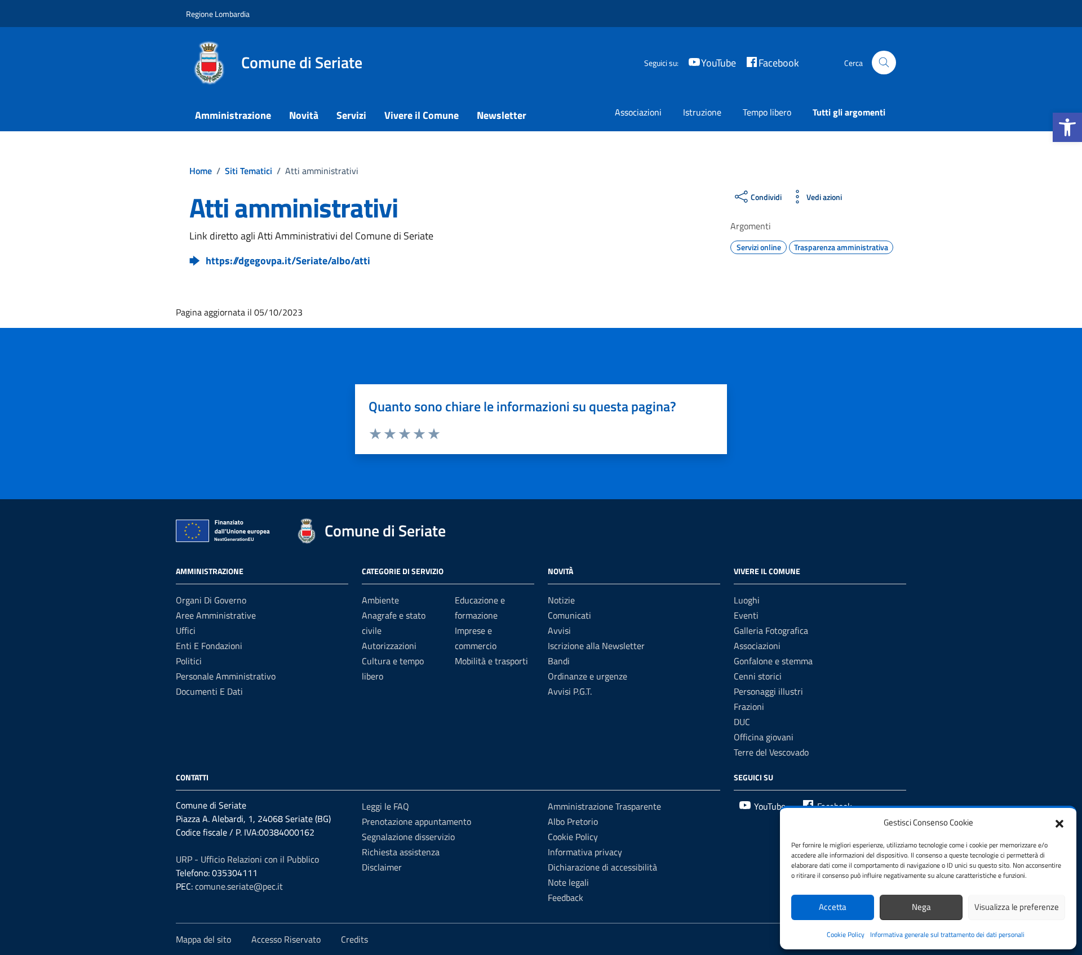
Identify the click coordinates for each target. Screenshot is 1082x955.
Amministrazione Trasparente (604, 806)
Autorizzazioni (389, 645)
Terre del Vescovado (771, 752)
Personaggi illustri (768, 691)
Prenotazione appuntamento (416, 821)
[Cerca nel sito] (884, 63)
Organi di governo (211, 600)
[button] (1067, 127)
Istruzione (702, 112)
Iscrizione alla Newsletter (596, 645)
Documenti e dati (209, 691)
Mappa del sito (203, 939)
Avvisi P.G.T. (570, 691)
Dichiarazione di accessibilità (602, 867)
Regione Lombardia (218, 14)
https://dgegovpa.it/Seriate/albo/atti (288, 260)
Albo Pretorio (573, 821)
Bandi (559, 661)
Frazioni (749, 706)
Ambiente (380, 600)
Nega (921, 906)
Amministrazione (233, 115)
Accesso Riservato (286, 939)
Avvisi (559, 630)
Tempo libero (767, 112)
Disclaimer (382, 867)
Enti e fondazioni (209, 645)
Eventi (746, 615)
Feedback (565, 897)
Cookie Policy (845, 934)
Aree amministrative (216, 615)
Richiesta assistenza (401, 852)
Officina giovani (763, 737)
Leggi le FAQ (385, 806)
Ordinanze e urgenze (587, 676)
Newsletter (501, 115)
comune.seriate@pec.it (239, 886)
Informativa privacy (585, 852)
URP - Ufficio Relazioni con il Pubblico (247, 859)
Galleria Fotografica (771, 630)
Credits (354, 939)
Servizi (351, 115)
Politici (189, 661)
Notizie (561, 600)
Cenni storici (758, 676)
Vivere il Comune (421, 115)
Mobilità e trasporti (491, 661)
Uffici (186, 630)
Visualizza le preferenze (1016, 906)
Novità (303, 115)
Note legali (568, 882)
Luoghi (747, 600)
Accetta (832, 906)
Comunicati (569, 615)
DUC (742, 722)
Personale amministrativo (226, 676)
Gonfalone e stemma (773, 661)
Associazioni (638, 112)
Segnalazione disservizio (408, 836)
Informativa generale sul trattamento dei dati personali (947, 934)
